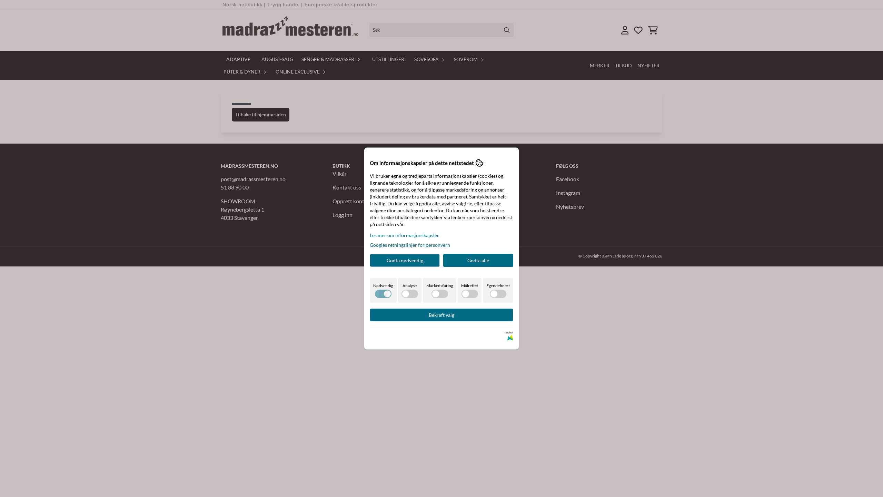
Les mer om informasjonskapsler (404, 235)
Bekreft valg (441, 315)
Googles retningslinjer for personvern (410, 245)
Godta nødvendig (405, 260)
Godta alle (478, 260)
